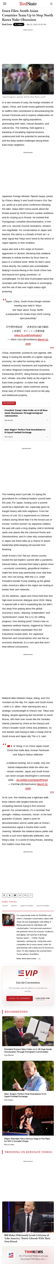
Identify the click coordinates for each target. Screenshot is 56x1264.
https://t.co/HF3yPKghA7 (28, 335)
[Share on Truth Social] (9, 895)
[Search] (51, 3)
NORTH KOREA (26, 906)
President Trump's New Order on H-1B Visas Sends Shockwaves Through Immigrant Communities (28, 1050)
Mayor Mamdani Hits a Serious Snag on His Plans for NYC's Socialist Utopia (27, 1139)
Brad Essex (7, 24)
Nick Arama (8, 1100)
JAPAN (14, 906)
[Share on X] (4, 895)
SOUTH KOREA (43, 906)
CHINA (5, 906)
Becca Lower (9, 1145)
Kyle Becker (9, 1055)
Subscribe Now (43, 998)
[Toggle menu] (4, 3)
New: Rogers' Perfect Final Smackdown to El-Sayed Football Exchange (25, 1095)
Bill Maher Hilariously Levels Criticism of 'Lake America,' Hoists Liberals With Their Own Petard (27, 1238)
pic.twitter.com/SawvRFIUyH (32, 780)
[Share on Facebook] (15, 895)
